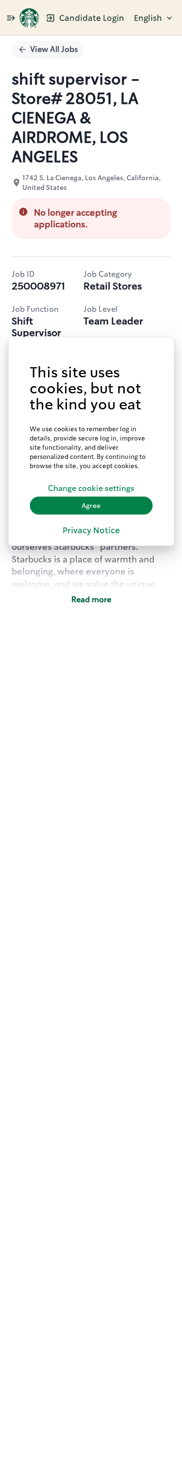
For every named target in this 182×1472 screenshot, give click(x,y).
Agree (91, 505)
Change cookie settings (91, 488)
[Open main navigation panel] (11, 17)
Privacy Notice (91, 530)
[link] (29, 18)
